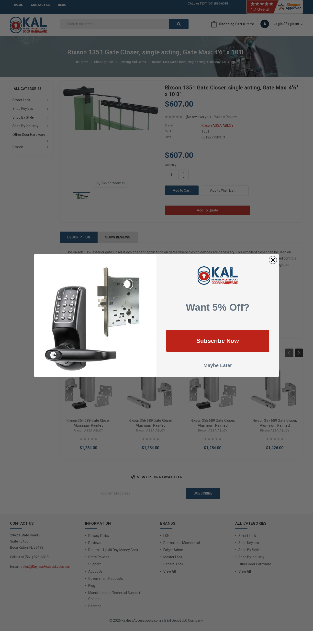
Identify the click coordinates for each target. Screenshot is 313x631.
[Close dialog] (273, 260)
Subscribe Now (217, 340)
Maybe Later (217, 365)
